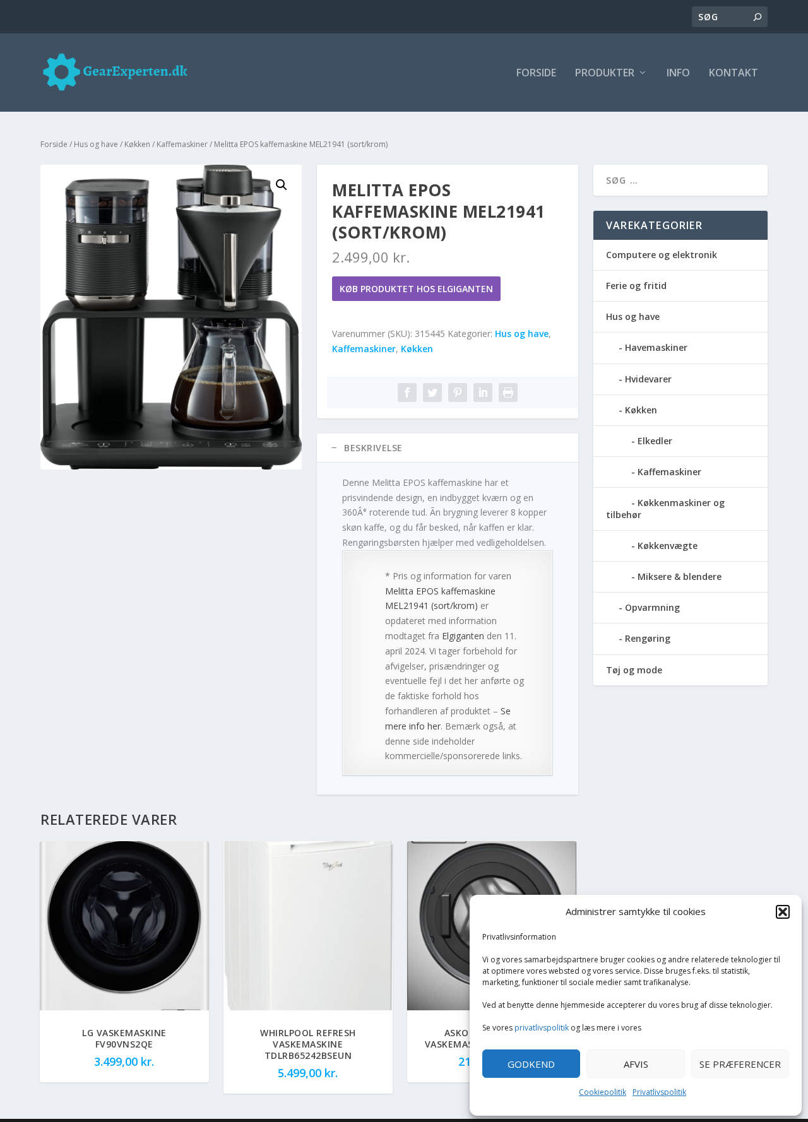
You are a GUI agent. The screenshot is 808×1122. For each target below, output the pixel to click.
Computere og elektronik (661, 255)
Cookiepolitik (602, 1092)
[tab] (447, 448)
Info (678, 74)
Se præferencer (740, 1064)
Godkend (531, 1064)
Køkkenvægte (668, 546)
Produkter (604, 74)
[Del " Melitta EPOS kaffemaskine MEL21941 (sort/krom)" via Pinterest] (457, 392)
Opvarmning (652, 607)
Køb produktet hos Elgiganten (416, 289)
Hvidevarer (648, 379)
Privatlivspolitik (659, 1092)
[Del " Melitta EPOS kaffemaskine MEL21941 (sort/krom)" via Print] (508, 392)
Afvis (636, 1064)
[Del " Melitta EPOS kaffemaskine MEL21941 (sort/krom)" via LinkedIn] (482, 392)
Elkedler (655, 441)
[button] (782, 912)
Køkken (137, 144)
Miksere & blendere (680, 576)
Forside (536, 74)
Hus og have (96, 144)
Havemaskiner (656, 347)
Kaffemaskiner (182, 144)
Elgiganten (463, 636)
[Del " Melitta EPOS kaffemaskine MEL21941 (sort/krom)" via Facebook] (407, 392)
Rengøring (647, 638)
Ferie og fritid (636, 286)
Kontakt (733, 74)
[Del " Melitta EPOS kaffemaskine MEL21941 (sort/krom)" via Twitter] (432, 392)
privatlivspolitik (541, 1027)
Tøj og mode (634, 670)
